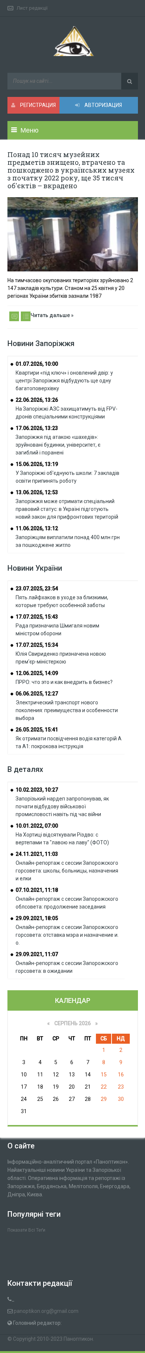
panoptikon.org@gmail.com (46, 1311)
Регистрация (37, 105)
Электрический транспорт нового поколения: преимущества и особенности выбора (67, 710)
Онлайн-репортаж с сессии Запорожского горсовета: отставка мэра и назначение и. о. (67, 935)
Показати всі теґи (26, 1230)
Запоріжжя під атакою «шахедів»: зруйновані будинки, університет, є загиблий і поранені (58, 445)
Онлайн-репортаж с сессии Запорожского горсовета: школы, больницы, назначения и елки (67, 870)
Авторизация (102, 105)
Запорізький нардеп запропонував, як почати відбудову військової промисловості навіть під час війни (62, 806)
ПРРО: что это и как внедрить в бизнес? (64, 682)
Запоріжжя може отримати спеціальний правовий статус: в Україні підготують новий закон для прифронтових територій (67, 509)
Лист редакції (32, 8)
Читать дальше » (52, 315)
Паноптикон (78, 1339)
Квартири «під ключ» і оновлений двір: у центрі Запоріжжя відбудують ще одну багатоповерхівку (64, 380)
